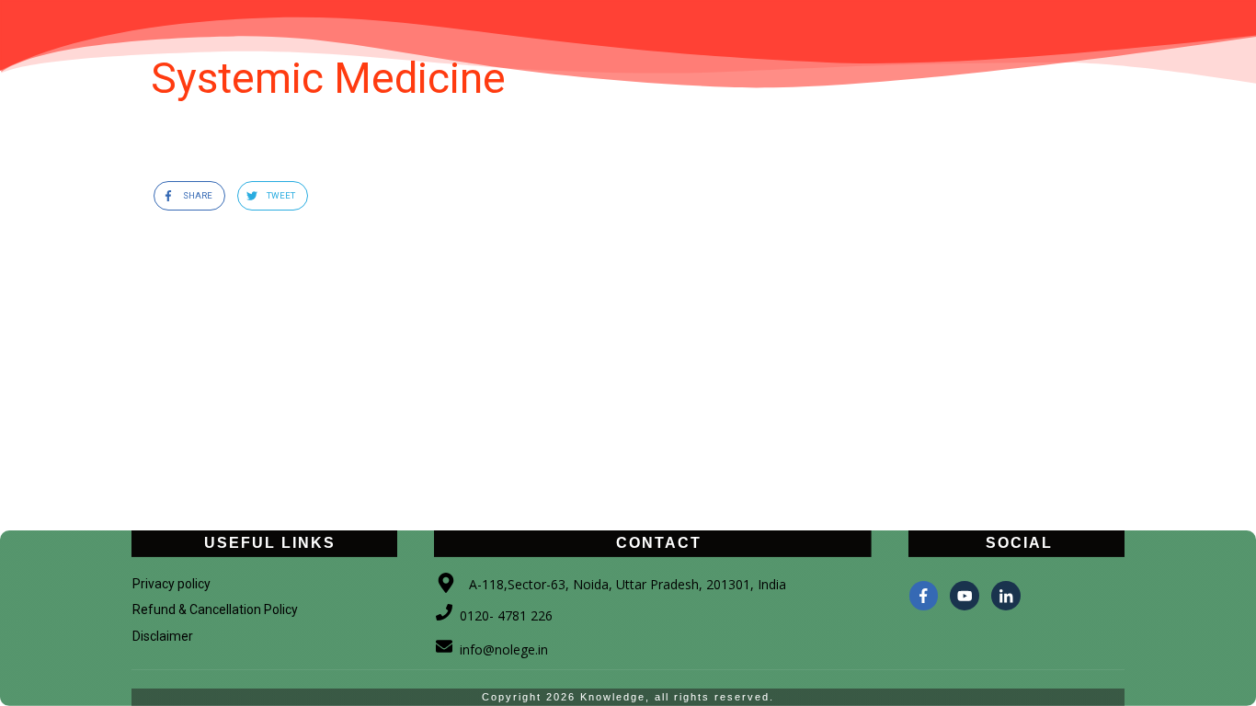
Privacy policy (171, 583)
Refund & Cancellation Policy (215, 609)
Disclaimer (162, 636)
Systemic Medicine (328, 78)
